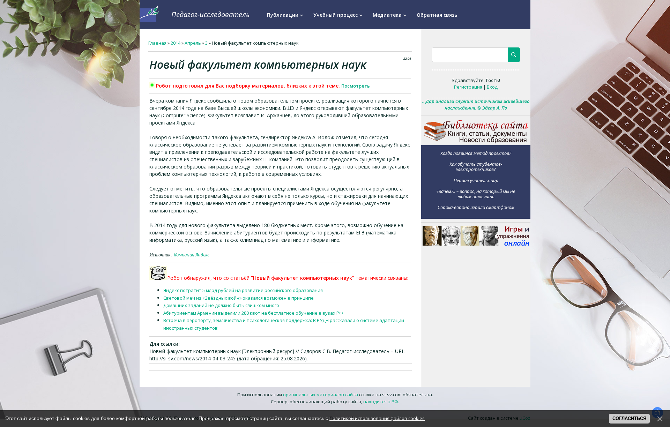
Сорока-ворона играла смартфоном (476, 207)
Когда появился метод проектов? (475, 153)
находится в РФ (380, 401)
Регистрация (468, 87)
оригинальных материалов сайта (320, 394)
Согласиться (629, 418)
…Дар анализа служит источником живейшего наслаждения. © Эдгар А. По (475, 104)
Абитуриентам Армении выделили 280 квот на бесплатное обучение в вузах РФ (253, 313)
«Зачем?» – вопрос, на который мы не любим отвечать (476, 194)
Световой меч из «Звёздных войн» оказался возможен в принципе (238, 298)
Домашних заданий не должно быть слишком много (221, 305)
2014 (175, 43)
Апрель (193, 43)
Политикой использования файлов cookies (377, 418)
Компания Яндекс (191, 255)
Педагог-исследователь (210, 14)
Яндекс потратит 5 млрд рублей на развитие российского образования (243, 290)
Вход (492, 87)
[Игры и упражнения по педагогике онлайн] (476, 244)
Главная (157, 43)
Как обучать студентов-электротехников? (475, 166)
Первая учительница (476, 180)
